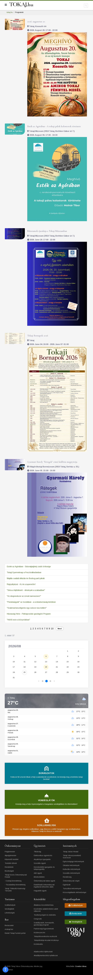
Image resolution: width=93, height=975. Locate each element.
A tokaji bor (9, 929)
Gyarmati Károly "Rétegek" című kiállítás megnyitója (52, 461)
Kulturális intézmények (71, 869)
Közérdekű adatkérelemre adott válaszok (46, 910)
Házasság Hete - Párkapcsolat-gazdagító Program (29, 614)
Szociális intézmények (71, 873)
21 (57, 667)
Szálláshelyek (10, 905)
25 (24, 672)
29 (68, 672)
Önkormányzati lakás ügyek (44, 881)
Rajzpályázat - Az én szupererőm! (21, 584)
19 (35, 667)
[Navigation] (6, 4)
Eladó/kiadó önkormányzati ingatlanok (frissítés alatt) (44, 886)
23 (78, 667)
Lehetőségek (10, 913)
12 (35, 662)
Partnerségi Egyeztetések (44, 929)
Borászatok (9, 925)
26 (35, 672)
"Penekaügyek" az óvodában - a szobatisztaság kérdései (31, 602)
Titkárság (37, 852)
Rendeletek (9, 867)
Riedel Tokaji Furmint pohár (15, 933)
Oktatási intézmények (71, 865)
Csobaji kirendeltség (13, 881)
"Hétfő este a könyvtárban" (18, 620)
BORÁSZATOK (46, 773)
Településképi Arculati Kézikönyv (46, 940)
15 (68, 662)
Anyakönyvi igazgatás (42, 859)
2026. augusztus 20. (36, 21)
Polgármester (10, 852)
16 (78, 662)
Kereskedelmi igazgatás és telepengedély (44, 868)
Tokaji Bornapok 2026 (37, 335)
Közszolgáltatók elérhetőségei (74, 892)
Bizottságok (9, 871)
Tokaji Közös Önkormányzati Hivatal (16, 876)
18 (24, 667)
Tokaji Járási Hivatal (70, 852)
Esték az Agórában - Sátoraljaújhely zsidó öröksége (29, 567)
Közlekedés (38, 944)
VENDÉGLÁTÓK (46, 800)
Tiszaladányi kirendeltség (15, 885)
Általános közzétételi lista (43, 905)
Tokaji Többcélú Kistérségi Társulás (15, 890)
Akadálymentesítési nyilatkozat (46, 955)
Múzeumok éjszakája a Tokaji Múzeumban (47, 231)
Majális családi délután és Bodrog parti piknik (26, 578)
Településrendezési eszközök (45, 936)
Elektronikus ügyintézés (43, 855)
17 (14, 667)
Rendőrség (67, 877)
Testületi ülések (11, 863)
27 (46, 672)
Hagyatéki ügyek (40, 891)
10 (52, 628)
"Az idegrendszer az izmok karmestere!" (24, 596)
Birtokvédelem (39, 877)
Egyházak (66, 885)
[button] (38, 681)
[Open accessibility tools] (5, 969)
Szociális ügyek (40, 863)
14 (57, 662)
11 (24, 662)
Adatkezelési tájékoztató (43, 952)
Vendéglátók (9, 909)
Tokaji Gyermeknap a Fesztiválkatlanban (24, 572)
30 (78, 672)
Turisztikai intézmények (72, 888)
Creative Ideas (80, 966)
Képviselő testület (11, 859)
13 (46, 662)
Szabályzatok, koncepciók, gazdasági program (44, 924)
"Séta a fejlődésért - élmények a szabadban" (26, 590)
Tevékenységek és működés (45, 915)
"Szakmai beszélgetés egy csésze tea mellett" (27, 608)
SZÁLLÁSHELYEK (46, 825)
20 (46, 667)
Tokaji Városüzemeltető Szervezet (72, 857)
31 (14, 677)
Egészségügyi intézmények (73, 861)
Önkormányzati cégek (71, 881)
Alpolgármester (10, 855)
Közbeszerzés (39, 933)
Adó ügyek (38, 873)
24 (14, 672)
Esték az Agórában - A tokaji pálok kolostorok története (54, 126)
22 (68, 667)
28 (57, 672)
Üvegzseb (38, 919)
